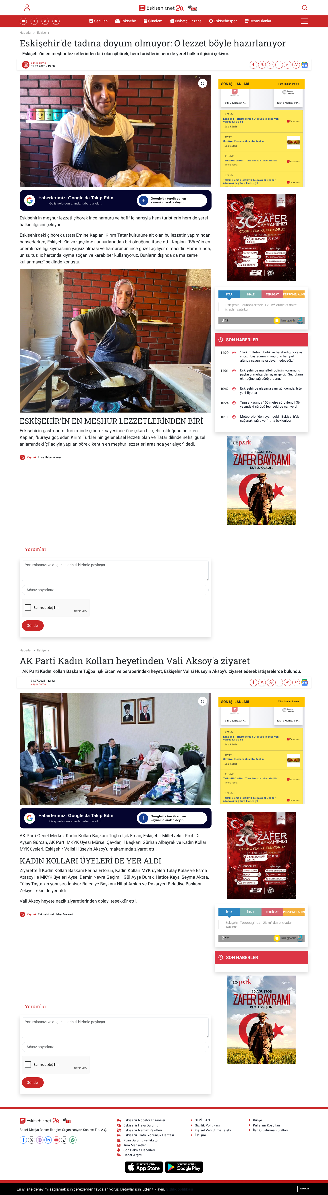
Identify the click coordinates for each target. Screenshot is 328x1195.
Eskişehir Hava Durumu (140, 1125)
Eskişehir (128, 21)
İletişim (200, 1135)
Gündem (155, 21)
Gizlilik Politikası (207, 1125)
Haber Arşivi (132, 1155)
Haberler (25, 32)
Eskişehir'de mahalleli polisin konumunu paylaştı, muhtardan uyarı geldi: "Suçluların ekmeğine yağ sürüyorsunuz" (271, 374)
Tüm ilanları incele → (290, 83)
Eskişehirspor (225, 21)
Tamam (304, 1188)
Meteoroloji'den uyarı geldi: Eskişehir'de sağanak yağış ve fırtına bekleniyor (269, 419)
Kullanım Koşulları (266, 1125)
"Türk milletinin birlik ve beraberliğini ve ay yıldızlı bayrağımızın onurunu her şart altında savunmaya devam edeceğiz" (271, 356)
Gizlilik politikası (179, 1189)
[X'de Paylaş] (262, 65)
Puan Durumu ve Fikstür (141, 1140)
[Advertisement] (115, 499)
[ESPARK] (261, 480)
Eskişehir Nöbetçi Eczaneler (144, 1120)
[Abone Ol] (304, 65)
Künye (257, 1120)
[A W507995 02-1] (115, 340)
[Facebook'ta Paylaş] (253, 65)
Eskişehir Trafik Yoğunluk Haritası (148, 1135)
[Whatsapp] (73, 1140)
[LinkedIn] (48, 1140)
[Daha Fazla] (279, 65)
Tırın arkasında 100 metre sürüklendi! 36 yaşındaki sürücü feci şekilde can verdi (270, 404)
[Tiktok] (64, 1140)
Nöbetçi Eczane (188, 21)
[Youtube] (56, 1140)
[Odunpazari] (261, 237)
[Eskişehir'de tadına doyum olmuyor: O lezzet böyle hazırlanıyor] (115, 131)
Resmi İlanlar (260, 21)
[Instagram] (40, 1140)
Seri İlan (101, 21)
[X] (31, 1140)
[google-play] (184, 1166)
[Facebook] (23, 1140)
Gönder (33, 625)
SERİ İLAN (202, 1120)
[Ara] (304, 7)
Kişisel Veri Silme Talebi (213, 1130)
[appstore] (144, 1166)
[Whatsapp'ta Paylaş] (270, 65)
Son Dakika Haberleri (139, 1150)
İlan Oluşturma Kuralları (270, 1130)
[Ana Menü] (304, 21)
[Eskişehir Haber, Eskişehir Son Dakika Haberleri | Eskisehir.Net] (168, 8)
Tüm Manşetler (134, 1145)
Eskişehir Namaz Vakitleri (142, 1130)
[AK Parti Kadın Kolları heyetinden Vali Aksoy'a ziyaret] (115, 749)
